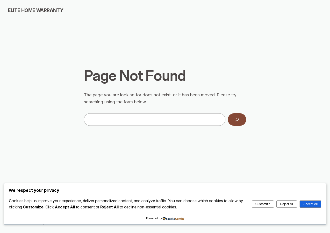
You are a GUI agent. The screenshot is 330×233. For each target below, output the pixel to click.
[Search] (237, 119)
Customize (262, 204)
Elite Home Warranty (35, 10)
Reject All (287, 204)
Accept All (310, 204)
